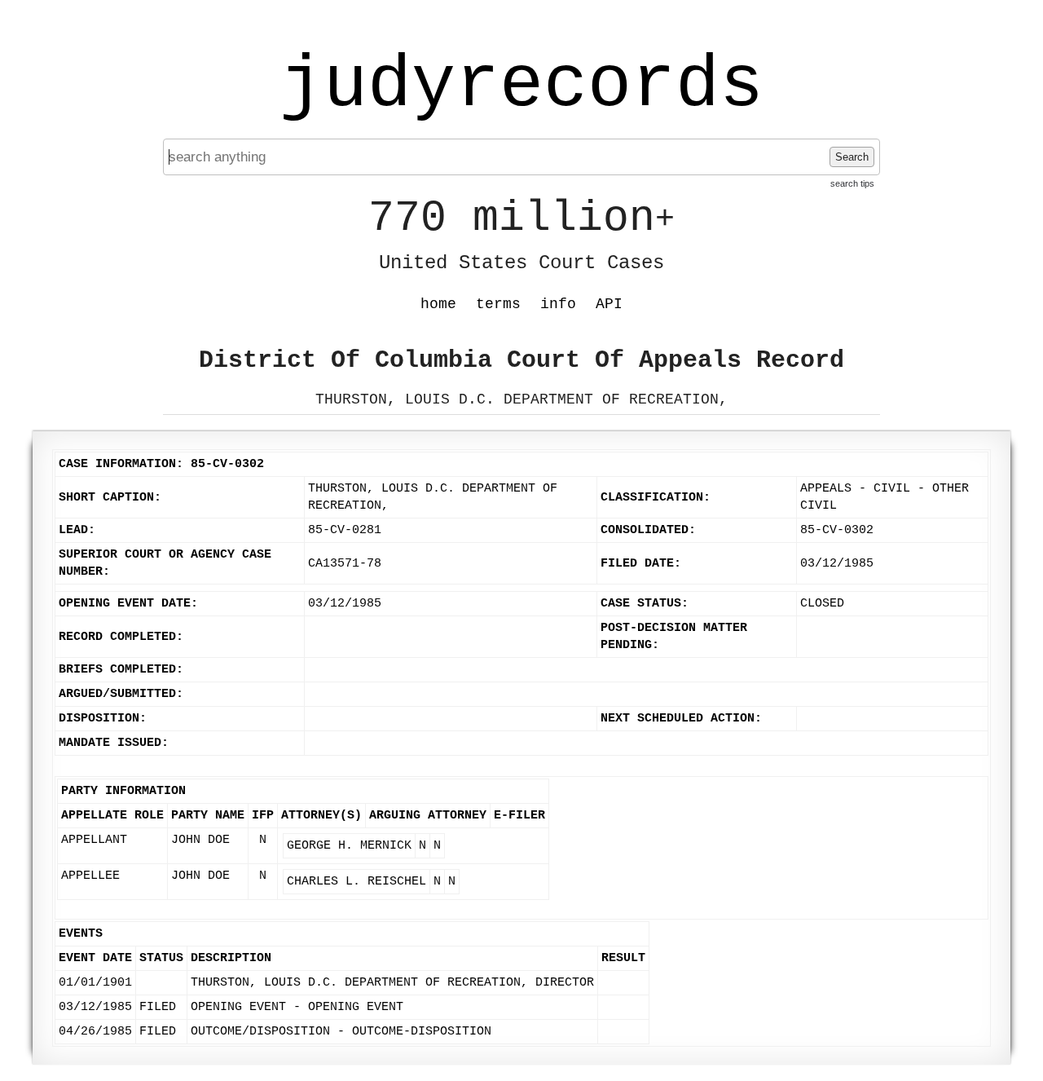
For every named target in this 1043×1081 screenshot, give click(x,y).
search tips (852, 183)
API (609, 304)
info (558, 304)
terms (498, 304)
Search (852, 157)
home (438, 304)
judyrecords (521, 85)
